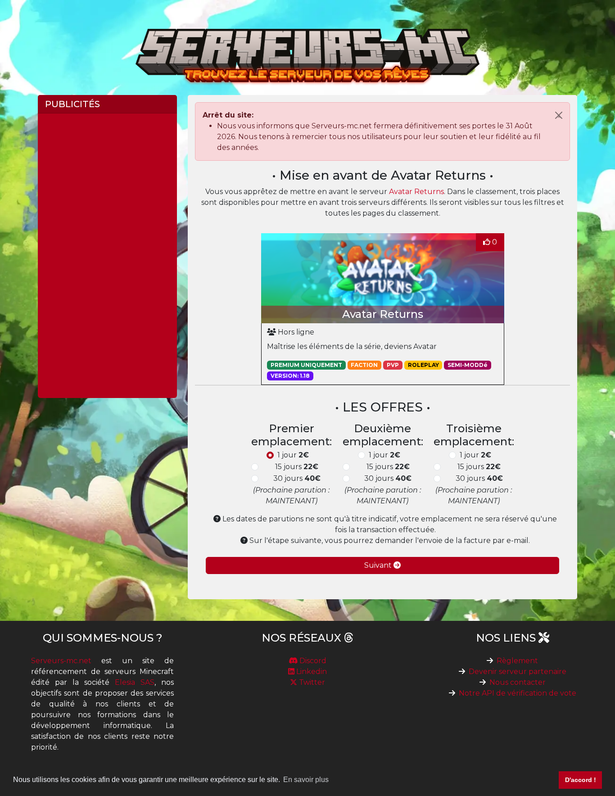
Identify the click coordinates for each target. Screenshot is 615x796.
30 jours (297, 478)
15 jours (296, 466)
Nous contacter (517, 682)
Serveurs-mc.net (61, 660)
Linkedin (310, 671)
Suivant (378, 565)
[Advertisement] (107, 256)
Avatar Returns (416, 191)
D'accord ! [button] (580, 779)
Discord (312, 660)
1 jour (293, 455)
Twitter (311, 682)
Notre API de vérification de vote (517, 693)
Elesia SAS (134, 682)
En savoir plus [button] (306, 779)
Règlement (517, 660)
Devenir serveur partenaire (517, 671)
